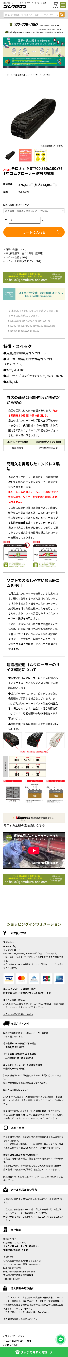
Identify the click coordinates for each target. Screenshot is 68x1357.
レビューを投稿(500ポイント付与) (23, 261)
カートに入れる (34, 232)
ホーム (10, 74)
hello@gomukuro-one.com (21, 32)
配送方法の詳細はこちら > (16, 1089)
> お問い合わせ (10, 1345)
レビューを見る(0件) (16, 257)
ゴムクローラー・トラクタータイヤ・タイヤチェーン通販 (24, 3)
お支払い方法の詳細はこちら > (18, 1014)
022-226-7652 (25, 24)
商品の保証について (15, 249)
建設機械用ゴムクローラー (27, 74)
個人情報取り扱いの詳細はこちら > (20, 1319)
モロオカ (46, 74)
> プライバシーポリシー (15, 1336)
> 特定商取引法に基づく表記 (17, 1340)
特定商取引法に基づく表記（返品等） (25, 253)
